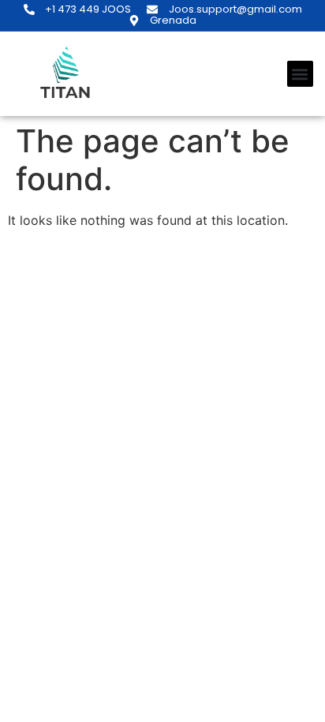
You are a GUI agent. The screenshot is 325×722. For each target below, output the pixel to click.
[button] (300, 74)
